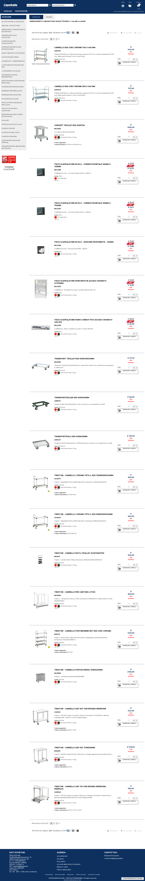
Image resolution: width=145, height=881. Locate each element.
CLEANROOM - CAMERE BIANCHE (13, 61)
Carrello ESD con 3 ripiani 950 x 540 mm (74, 86)
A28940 (57, 792)
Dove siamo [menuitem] (61, 861)
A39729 (57, 90)
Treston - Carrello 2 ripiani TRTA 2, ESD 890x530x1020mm (83, 514)
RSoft (79, 880)
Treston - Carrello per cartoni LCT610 (74, 592)
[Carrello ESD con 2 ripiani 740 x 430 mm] (41, 55)
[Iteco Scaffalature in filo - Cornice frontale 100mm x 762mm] (41, 211)
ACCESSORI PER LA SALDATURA (13, 21)
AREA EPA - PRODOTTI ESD (11, 25)
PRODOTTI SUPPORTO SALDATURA (10, 109)
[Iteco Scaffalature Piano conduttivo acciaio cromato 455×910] (41, 327)
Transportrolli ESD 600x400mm (70, 436)
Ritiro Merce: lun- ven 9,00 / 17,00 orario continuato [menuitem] (23, 871)
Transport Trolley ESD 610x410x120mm (74, 359)
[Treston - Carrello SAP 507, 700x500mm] (41, 755)
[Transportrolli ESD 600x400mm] (41, 444)
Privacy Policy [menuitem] (49, 874)
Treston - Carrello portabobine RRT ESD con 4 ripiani (82, 631)
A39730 (57, 51)
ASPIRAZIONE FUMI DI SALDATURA (9, 36)
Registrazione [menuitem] (21, 11)
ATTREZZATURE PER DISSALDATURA (8, 42)
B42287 (57, 209)
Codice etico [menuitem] (70, 874)
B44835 (57, 129)
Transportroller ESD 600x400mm (71, 397)
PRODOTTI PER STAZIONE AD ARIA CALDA (12, 103)
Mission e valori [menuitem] (62, 867)
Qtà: (119, 59)
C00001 (57, 712)
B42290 (57, 287)
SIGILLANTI (5, 120)
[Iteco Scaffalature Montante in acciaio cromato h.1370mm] (41, 289)
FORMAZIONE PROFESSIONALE (13, 87)
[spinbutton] (130, 59)
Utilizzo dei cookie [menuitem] (60, 874)
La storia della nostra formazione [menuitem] (68, 864)
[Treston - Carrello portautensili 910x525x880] (41, 678)
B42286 (57, 245)
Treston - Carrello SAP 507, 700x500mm (74, 748)
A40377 (57, 479)
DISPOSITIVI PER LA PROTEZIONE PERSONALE (13, 82)
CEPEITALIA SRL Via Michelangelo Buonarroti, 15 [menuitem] (20, 856)
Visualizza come (59, 33)
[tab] (13, 22)
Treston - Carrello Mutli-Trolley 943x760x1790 (79, 553)
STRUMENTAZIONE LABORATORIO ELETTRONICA (13, 147)
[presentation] (36, 17)
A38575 (57, 401)
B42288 (57, 170)
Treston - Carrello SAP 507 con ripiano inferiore (80, 709)
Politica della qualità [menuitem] (64, 870)
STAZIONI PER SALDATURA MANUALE (11, 141)
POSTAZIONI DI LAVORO (10, 99)
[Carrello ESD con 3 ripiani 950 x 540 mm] (41, 94)
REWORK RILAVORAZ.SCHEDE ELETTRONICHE (12, 115)
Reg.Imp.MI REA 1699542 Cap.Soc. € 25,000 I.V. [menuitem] (18, 863)
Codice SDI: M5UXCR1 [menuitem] (16, 868)
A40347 (57, 518)
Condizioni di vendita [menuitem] (94, 874)
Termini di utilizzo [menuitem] (81, 874)
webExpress (72, 880)
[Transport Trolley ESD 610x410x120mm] (41, 366)
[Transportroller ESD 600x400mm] (41, 405)
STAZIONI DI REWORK (9, 136)
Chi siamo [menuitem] (60, 859)
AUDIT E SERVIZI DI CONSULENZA (13, 53)
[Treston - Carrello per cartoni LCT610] (41, 600)
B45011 (57, 556)
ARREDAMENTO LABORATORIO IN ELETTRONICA (13, 30)
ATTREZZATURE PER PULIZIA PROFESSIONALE (11, 48)
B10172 (57, 634)
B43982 (57, 595)
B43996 (57, 673)
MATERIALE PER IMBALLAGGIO (12, 91)
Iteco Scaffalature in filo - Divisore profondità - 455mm (83, 242)
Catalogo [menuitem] (8, 11)
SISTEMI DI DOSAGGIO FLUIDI (12, 124)
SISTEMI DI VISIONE (8, 128)
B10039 (57, 751)
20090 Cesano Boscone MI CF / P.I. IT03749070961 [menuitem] (19, 860)
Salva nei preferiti (127, 33)
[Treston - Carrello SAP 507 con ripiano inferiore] (41, 716)
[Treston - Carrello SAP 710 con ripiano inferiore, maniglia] (41, 794)
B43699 (57, 362)
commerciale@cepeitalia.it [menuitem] (113, 858)
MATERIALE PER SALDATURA (11, 95)
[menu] (16, 10)
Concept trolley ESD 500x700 (69, 125)
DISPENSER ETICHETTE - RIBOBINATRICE (10, 76)
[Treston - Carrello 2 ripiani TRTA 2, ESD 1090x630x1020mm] (41, 483)
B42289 (57, 325)
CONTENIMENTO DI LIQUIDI (11, 71)
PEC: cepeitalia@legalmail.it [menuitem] (19, 866)
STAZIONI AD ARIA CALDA (10, 132)
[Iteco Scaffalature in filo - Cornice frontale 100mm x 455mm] (41, 172)
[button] (134, 59)
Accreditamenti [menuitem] (62, 856)
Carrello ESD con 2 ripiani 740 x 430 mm (74, 47)
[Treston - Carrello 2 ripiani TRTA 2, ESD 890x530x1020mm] (41, 522)
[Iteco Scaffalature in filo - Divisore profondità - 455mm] (41, 250)
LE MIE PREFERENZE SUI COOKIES (132, 878)
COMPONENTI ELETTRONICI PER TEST (13, 66)
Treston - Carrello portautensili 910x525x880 (78, 670)
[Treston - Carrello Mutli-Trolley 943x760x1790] (41, 561)
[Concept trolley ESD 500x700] (41, 133)
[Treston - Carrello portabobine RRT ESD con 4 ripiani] (41, 639)
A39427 (57, 440)
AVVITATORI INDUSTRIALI (10, 57)
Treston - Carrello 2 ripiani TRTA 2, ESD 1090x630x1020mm (83, 475)
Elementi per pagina (40, 33)
